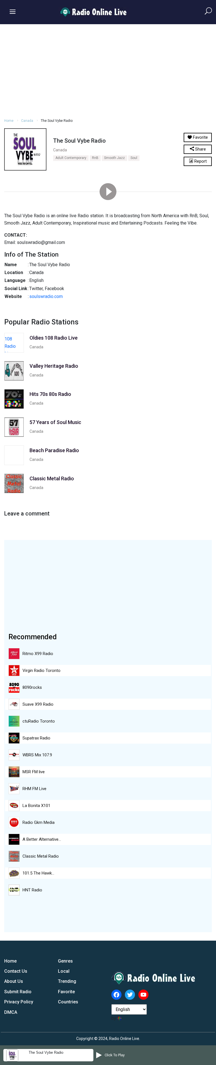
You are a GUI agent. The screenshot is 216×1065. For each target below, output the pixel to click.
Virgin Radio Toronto (41, 670)
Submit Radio (18, 991)
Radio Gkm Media (38, 822)
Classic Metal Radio (40, 856)
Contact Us (15, 971)
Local (63, 971)
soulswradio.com (46, 296)
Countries (68, 1002)
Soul (133, 158)
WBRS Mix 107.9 (37, 754)
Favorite (66, 991)
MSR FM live (33, 771)
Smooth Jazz (114, 158)
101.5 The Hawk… (38, 873)
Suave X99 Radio (37, 704)
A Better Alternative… (41, 839)
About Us (13, 981)
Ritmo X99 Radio (37, 653)
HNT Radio (32, 890)
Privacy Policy (18, 1002)
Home (9, 121)
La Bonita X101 (36, 805)
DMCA (10, 1012)
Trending (67, 981)
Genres (65, 961)
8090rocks (32, 687)
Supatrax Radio (36, 738)
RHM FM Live (34, 788)
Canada (27, 121)
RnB (95, 158)
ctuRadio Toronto (38, 721)
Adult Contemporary (70, 158)
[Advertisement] (108, 70)
